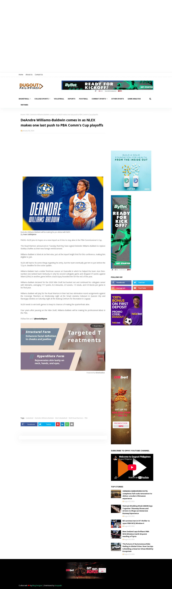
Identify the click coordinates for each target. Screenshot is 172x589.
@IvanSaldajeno (40, 318)
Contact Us (39, 75)
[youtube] (143, 288)
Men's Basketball (61, 418)
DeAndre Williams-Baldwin (44, 418)
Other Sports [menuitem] (117, 99)
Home (21, 75)
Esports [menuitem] (71, 99)
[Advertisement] (63, 153)
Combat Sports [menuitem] (99, 99)
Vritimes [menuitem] (24, 105)
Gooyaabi (58, 585)
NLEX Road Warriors (76, 418)
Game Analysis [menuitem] (134, 99)
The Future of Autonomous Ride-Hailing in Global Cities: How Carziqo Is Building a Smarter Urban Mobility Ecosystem (138, 547)
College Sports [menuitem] (42, 99)
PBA (27, 114)
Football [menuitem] (83, 99)
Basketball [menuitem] (24, 99)
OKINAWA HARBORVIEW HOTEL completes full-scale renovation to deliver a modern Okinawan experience (137, 495)
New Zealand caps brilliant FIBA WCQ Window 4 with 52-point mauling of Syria (136, 533)
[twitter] (143, 282)
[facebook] (121, 282)
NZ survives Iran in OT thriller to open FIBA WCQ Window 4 (136, 522)
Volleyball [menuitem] (59, 99)
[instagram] (121, 288)
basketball (29, 418)
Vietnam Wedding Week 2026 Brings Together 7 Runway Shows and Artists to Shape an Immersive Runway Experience (137, 509)
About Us (29, 75)
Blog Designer (37, 585)
